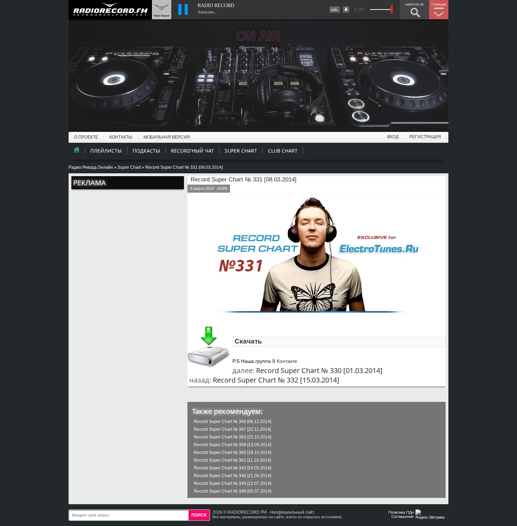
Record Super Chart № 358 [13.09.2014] (232, 444)
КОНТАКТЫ (120, 137)
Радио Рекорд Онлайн (91, 167)
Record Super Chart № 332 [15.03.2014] (276, 380)
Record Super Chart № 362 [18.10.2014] (232, 452)
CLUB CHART (283, 150)
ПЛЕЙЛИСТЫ (106, 150)
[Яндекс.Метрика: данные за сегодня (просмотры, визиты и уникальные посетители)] (430, 514)
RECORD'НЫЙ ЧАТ (192, 150)
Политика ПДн (401, 512)
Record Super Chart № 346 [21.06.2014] (232, 475)
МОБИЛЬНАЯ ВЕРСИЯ (166, 137)
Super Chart (129, 167)
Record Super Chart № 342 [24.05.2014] (232, 468)
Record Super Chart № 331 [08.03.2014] (243, 179)
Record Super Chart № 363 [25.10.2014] (232, 437)
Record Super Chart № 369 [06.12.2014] (232, 421)
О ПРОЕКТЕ (86, 137)
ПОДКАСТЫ (146, 150)
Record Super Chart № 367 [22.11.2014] (232, 429)
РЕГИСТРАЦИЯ (425, 136)
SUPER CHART (241, 150)
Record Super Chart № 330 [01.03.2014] (319, 370)
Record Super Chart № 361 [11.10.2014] (232, 460)
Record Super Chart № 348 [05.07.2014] (232, 491)
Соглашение (402, 516)
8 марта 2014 (202, 188)
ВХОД (392, 136)
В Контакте (284, 361)
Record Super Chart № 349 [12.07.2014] (232, 483)
